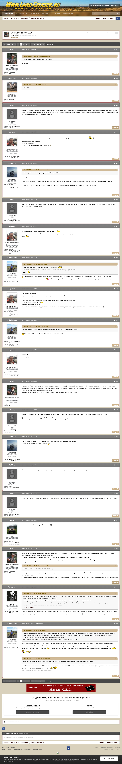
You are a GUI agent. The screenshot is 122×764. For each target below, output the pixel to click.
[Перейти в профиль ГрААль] (12, 474)
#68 (117, 257)
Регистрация (114, 5)
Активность (22, 13)
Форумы (9, 13)
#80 (117, 623)
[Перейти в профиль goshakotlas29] (12, 266)
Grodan (40, 264)
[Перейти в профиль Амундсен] (12, 596)
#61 (117, 49)
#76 (117, 493)
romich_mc (12, 163)
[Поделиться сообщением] (114, 49)
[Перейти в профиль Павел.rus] (12, 87)
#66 (117, 199)
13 (116, 32)
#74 (117, 436)
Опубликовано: (30, 49)
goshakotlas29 (12, 258)
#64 (117, 132)
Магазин (35, 13)
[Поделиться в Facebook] (3, 728)
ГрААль (12, 465)
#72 (117, 381)
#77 (117, 520)
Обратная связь (37, 749)
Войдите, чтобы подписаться (96, 33)
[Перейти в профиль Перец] (12, 114)
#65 (117, 163)
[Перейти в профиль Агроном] (12, 141)
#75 (117, 465)
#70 (117, 320)
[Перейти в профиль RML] (6, 34)
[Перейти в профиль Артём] (12, 529)
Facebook (118, 18)
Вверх (115, 73)
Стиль (9, 749)
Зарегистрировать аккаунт (33, 712)
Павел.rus (41, 56)
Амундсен (12, 587)
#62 (117, 78)
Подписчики (110, 33)
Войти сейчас (89, 712)
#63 (117, 105)
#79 (117, 587)
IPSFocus (12, 747)
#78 (117, 548)
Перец (12, 105)
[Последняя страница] (43, 44)
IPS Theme (5, 747)
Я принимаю (110, 758)
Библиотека (69, 13)
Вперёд (39, 44)
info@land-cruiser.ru (114, 747)
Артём (12, 520)
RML (16, 35)
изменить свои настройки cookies (64, 759)
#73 (117, 410)
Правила (98, 18)
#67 (117, 226)
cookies (35, 759)
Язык (3, 749)
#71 (117, 350)
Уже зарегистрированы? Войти (99, 5)
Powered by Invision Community (111, 749)
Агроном (12, 132)
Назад (8, 44)
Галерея (47, 13)
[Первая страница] (4, 44)
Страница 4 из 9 (51, 44)
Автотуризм (32, 35)
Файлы (57, 13)
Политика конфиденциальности (22, 749)
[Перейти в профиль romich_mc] (12, 172)
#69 (117, 289)
